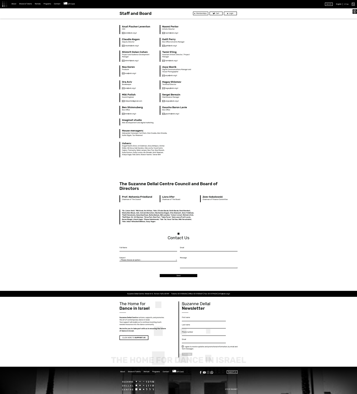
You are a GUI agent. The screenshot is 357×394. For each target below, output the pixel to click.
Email (182, 248)
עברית (346, 4)
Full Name (123, 248)
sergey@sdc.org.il (172, 101)
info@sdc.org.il (224, 294)
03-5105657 (198, 294)
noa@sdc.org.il (130, 73)
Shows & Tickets (25, 4)
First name (186, 317)
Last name (186, 325)
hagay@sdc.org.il (171, 88)
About (13, 4)
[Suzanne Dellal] (4, 4)
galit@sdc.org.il (171, 46)
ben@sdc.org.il (130, 114)
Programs (47, 4)
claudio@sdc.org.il (131, 46)
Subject (122, 258)
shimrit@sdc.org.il (131, 61)
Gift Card (71, 4)
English (338, 4)
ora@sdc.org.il (130, 88)
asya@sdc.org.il (171, 75)
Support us (232, 372)
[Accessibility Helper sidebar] (355, 11)
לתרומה (329, 4)
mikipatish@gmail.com (133, 101)
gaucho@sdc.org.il (172, 114)
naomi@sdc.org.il (171, 33)
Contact (57, 4)
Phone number (187, 332)
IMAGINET (234, 389)
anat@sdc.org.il (130, 33)
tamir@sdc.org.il (171, 61)
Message (183, 258)
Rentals (38, 4)
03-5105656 (182, 294)
